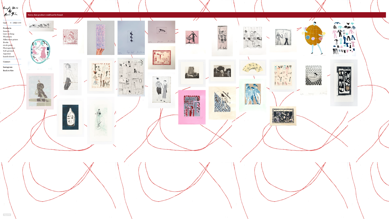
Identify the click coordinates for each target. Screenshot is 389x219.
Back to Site (8, 71)
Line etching (8, 34)
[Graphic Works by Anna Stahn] (10, 11)
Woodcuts (7, 37)
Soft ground (8, 51)
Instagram (7, 67)
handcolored (8, 57)
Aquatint (7, 54)
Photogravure (9, 48)
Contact (6, 62)
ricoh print (8, 45)
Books (5, 42)
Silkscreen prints (10, 40)
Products (7, 28)
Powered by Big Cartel (7, 215)
